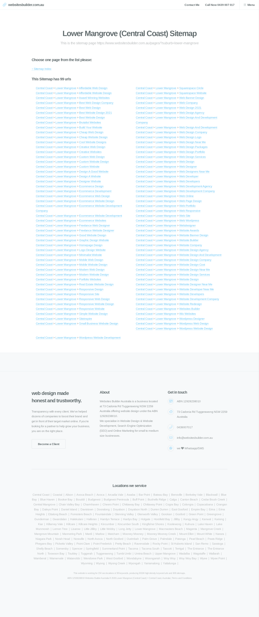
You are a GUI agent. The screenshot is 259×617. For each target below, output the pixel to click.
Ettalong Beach (57, 514)
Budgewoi (94, 499)
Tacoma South (150, 548)
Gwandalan (60, 519)
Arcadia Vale (115, 494)
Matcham (113, 533)
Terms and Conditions (182, 578)
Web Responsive (189, 210)
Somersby (62, 548)
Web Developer (188, 176)
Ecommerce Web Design (94, 196)
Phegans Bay (43, 543)
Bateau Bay (160, 494)
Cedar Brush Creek (213, 499)
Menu (251, 4)
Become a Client (48, 444)
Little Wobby (107, 529)
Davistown (86, 509)
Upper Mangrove (165, 553)
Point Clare (83, 543)
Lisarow (75, 529)
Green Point (196, 514)
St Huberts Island (181, 543)
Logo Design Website (92, 250)
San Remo (201, 543)
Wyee (203, 558)
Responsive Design (91, 289)
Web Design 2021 (190, 107)
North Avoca (95, 538)
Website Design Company (195, 259)
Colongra (187, 504)
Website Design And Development (200, 254)
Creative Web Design (92, 147)
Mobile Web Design (91, 259)
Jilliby (176, 519)
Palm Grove (149, 538)
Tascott (167, 548)
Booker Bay (65, 499)
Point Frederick (102, 543)
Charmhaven (91, 504)
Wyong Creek (116, 563)
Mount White (204, 533)
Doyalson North (137, 509)
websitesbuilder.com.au (26, 5)
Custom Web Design (92, 156)
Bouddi (80, 499)
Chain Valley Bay (69, 504)
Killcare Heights (88, 524)
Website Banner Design (193, 235)
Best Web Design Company (96, 102)
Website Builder (188, 240)
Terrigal (179, 548)
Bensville (176, 494)
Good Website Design (92, 235)
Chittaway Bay (131, 504)
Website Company (190, 245)
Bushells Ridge (157, 499)
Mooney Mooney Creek (161, 533)
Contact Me (192, 4)
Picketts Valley (64, 543)
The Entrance (195, 548)
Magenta (191, 529)
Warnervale (56, 558)
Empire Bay (198, 509)
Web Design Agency (191, 112)
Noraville (79, 538)
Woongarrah (152, 558)
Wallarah (214, 553)
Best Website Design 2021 (95, 112)
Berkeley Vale (194, 494)
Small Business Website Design (98, 323)
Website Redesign (190, 304)
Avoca (100, 494)
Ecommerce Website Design (96, 201)
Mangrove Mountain (46, 533)
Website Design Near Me (194, 269)
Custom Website (89, 166)
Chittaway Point (152, 504)
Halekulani (76, 519)
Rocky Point (160, 543)
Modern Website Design (94, 274)
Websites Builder (189, 308)
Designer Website (90, 181)
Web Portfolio (187, 205)
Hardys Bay (130, 519)
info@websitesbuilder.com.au (195, 437)
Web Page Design (190, 201)
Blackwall (211, 494)
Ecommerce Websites (92, 220)
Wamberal (40, 558)
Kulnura (189, 524)
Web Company (188, 102)
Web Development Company (197, 191)
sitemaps (181, 573)
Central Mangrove (44, 504)
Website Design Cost (192, 264)
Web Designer (188, 166)
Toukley (72, 553)
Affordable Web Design (93, 88)
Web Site (184, 215)
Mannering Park (72, 533)
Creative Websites (90, 151)
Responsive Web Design (94, 299)
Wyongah (134, 563)
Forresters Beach (81, 514)
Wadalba (184, 553)
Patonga (180, 538)
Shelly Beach (44, 548)
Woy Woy (170, 558)
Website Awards (189, 230)
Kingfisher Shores (153, 524)
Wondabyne (134, 558)
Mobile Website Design (93, 264)
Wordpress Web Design (194, 323)
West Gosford (114, 558)
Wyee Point (218, 558)
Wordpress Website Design (196, 328)
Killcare (70, 524)
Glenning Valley (124, 514)
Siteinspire (85, 318)
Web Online (186, 196)
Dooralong (103, 509)
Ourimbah (133, 538)
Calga (173, 499)
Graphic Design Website (94, 240)
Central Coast (44, 88)
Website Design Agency (194, 250)
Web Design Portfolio (192, 151)
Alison (69, 494)
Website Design (189, 279)
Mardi (88, 533)
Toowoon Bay (56, 553)
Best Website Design (92, 117)
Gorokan (166, 514)
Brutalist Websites (90, 122)
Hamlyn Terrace (109, 519)
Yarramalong (152, 563)
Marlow (99, 533)
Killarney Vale (54, 524)
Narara (220, 533)
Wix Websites (187, 313)
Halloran (91, 519)
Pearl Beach (196, 538)
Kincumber (107, 524)
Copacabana (205, 504)
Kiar (40, 524)
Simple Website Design (93, 313)
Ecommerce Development (95, 191)
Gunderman (41, 519)
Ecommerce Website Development (100, 215)
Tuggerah (87, 553)
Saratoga (217, 543)
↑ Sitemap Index (41, 68)
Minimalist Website (90, 254)
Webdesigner (187, 225)
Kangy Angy (190, 519)
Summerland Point (113, 548)
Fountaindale (103, 514)
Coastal (57, 494)
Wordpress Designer (192, 318)
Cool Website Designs (92, 142)
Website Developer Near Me (196, 289)
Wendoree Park (93, 558)
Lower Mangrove (65, 88)
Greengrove (214, 514)
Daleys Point (50, 509)
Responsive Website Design (96, 304)
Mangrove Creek (211, 529)
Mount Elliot (186, 533)
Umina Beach (143, 553)
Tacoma (133, 548)
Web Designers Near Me (194, 171)
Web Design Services (192, 156)
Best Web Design (90, 107)
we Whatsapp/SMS (190, 448)
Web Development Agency (195, 186)
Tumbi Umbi (123, 553)
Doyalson (119, 509)
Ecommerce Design (91, 186)
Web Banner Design (191, 97)
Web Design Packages (193, 147)
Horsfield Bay (162, 519)
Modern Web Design (91, 269)
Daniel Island (69, 509)
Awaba (131, 494)
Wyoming (87, 563)
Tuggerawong (104, 553)
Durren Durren (159, 509)
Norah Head (62, 538)
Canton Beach (189, 499)
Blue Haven (47, 499)
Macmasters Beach (171, 529)
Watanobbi (73, 558)
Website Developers (191, 294)
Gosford (180, 514)
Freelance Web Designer (94, 225)
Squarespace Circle (191, 88)
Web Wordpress (189, 220)
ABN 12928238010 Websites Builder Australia (88, 578)
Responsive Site (89, 294)
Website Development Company (199, 299)
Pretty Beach (123, 543)
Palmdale (166, 538)
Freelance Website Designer (96, 230)
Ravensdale (141, 543)
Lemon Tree (60, 529)
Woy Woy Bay (187, 558)
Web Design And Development (198, 127)
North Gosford (114, 538)
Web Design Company (193, 132)
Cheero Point (111, 504)
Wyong (100, 563)
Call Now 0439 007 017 (219, 4)
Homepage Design (90, 245)
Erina (212, 509)
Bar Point (144, 494)
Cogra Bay (172, 504)
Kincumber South (128, 524)
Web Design (186, 161)
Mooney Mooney (133, 533)
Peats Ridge (215, 538)
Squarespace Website (193, 93)
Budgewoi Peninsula (116, 499)
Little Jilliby (90, 529)
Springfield (92, 548)
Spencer (77, 548)
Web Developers (189, 181)
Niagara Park (44, 538)
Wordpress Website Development (99, 337)
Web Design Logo (190, 137)
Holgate (145, 519)
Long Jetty (125, 529)
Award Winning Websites (94, 97)
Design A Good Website (93, 171)
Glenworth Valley (147, 514)
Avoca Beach (84, 494)
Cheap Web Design (91, 132)
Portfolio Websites (90, 279)
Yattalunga (169, 563)
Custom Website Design (94, 161)
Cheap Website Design (93, 137)
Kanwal (206, 519)
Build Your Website (90, 127)
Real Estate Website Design (96, 284)
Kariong (219, 519)
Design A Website (90, 176)
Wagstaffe (199, 553)
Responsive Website (92, 308)
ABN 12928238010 (189, 401)
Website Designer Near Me (195, 284)
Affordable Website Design (95, 93)
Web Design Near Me (192, 142)
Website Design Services (194, 274)
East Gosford (180, 509)
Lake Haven (205, 524)
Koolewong (174, 524)
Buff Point (138, 499)
